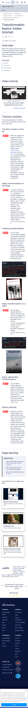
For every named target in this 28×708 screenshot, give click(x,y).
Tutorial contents (7, 67)
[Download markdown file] (6, 37)
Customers (18, 640)
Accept (14, 704)
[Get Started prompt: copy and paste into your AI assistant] (9, 37)
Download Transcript (19, 108)
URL (11, 154)
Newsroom (18, 651)
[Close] (26, 690)
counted (8, 473)
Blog (16, 654)
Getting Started (6, 638)
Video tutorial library (7, 15)
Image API (4, 617)
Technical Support (7, 664)
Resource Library (19, 630)
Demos (4, 625)
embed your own (15, 101)
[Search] (17, 2)
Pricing (4, 627)
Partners (17, 643)
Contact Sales (5, 667)
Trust (16, 656)
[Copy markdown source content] (3, 37)
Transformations (18, 15)
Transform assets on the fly (13, 130)
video (7, 469)
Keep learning (7, 70)
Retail (16, 615)
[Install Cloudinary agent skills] (12, 37)
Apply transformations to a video (14, 305)
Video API (4, 619)
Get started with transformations (10, 17)
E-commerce (18, 612)
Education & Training (7, 669)
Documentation (6, 640)
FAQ (3, 630)
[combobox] (17, 2)
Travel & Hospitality (20, 622)
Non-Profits (18, 625)
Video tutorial (7, 65)
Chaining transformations (13, 228)
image (17, 467)
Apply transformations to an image (13, 184)
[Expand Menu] (3, 68)
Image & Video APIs (7, 13)
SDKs (3, 643)
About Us (17, 638)
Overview (7, 45)
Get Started (17, 13)
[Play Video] (14, 93)
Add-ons (4, 646)
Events (17, 646)
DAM (3, 622)
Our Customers (19, 627)
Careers (17, 648)
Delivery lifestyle (9, 407)
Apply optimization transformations (10, 378)
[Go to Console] (25, 2)
